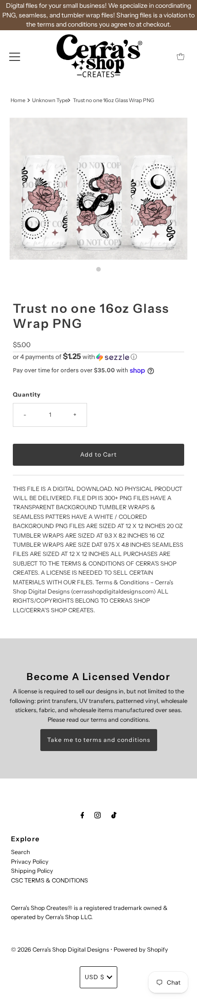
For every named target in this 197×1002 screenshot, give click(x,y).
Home (18, 100)
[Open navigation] (14, 56)
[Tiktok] (113, 815)
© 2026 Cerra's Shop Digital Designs (60, 949)
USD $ (94, 977)
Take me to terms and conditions (98, 739)
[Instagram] (97, 815)
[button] (98, 356)
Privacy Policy (30, 861)
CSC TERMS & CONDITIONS (49, 880)
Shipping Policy (32, 870)
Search (20, 852)
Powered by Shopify (141, 949)
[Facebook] (82, 815)
